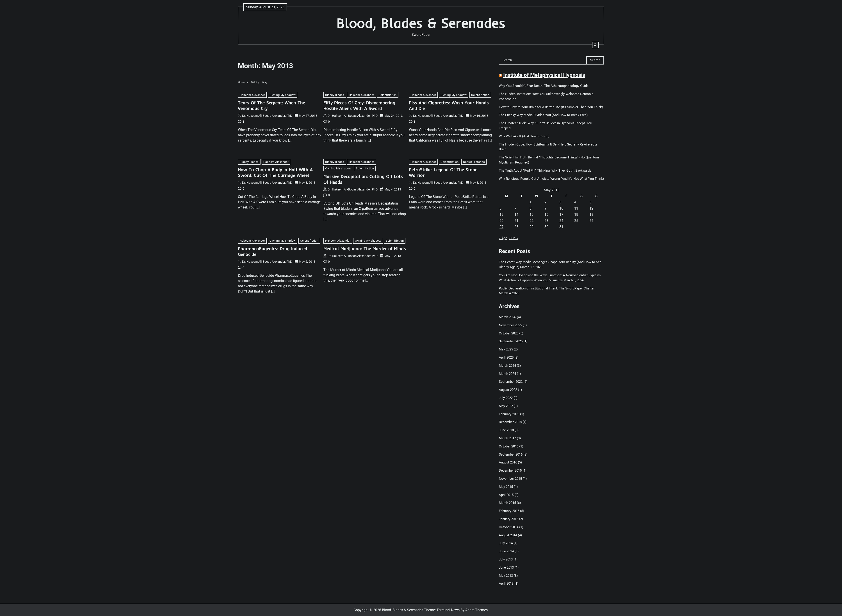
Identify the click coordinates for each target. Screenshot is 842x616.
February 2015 (509, 511)
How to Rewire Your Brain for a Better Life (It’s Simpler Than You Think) (551, 107)
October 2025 (508, 333)
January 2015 (508, 519)
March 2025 (507, 366)
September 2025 (511, 341)
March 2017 (507, 438)
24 (561, 221)
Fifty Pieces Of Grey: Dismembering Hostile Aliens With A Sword (359, 105)
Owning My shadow (282, 95)
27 (501, 227)
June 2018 (506, 430)
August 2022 (508, 390)
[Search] (595, 45)
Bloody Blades (334, 95)
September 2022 (511, 382)
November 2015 (510, 479)
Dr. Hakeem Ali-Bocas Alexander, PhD (267, 115)
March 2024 (507, 374)
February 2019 (509, 414)
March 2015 (507, 503)
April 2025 (506, 357)
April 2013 (506, 583)
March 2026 (507, 317)
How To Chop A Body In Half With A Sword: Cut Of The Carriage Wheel (275, 172)
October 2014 (508, 527)
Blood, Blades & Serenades (421, 22)
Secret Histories (474, 161)
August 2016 (508, 462)
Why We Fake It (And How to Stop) (524, 136)
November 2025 (510, 325)
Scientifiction (388, 95)
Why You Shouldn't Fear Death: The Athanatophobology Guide (544, 86)
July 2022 (506, 398)
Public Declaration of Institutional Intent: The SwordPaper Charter (546, 288)
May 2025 (506, 349)
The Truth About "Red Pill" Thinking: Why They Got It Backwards (545, 170)
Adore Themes (476, 610)
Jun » (513, 238)
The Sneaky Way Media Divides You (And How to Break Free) (543, 115)
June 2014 (506, 551)
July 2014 (506, 543)
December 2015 (510, 470)
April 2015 (506, 495)
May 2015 (506, 487)
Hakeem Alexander (252, 95)
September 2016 (511, 454)
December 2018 (510, 422)
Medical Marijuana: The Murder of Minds (364, 248)
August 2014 (508, 535)
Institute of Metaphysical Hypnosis (544, 75)
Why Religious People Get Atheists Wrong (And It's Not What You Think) (551, 179)
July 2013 (506, 559)
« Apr (503, 238)
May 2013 (506, 576)
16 (546, 214)
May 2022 (506, 406)
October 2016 (508, 446)
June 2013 (506, 567)
